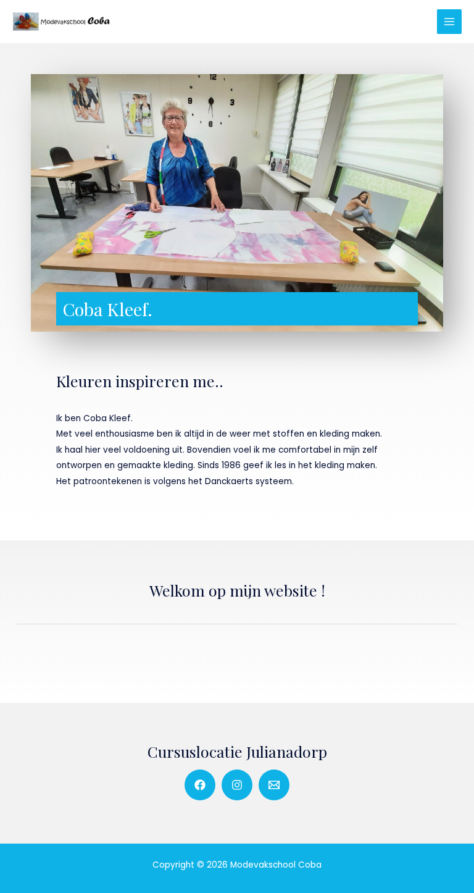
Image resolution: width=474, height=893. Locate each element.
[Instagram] (237, 784)
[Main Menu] (449, 22)
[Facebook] (200, 784)
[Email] (274, 784)
